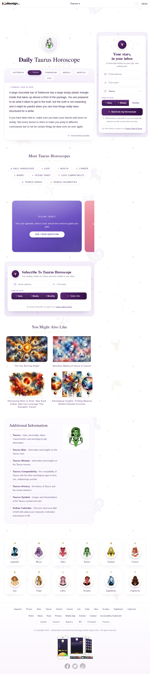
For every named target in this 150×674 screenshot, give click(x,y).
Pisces (29, 609)
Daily (20, 296)
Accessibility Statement (110, 616)
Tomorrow (51, 73)
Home (31, 616)
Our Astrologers (80, 136)
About (40, 616)
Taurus (17, 435)
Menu (145, 4)
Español (56, 622)
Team (48, 616)
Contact (93, 616)
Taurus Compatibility (25, 471)
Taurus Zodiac (33, 182)
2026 (49, 78)
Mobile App (70, 616)
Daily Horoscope (23, 169)
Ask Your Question (47, 234)
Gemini (59, 609)
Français (106, 622)
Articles (82, 616)
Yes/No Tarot (43, 175)
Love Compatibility (73, 175)
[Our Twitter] (75, 666)
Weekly (67, 73)
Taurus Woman (21, 461)
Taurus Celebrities (65, 182)
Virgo (87, 609)
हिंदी (80, 622)
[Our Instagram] (82, 666)
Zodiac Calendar (22, 508)
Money (21, 175)
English (43, 622)
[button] (136, 3)
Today (35, 73)
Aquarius (18, 609)
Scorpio (106, 609)
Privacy (58, 616)
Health (64, 169)
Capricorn (132, 609)
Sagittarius (118, 609)
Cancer (70, 609)
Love (47, 169)
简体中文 (69, 622)
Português (91, 622)
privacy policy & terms (64, 307)
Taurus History (21, 486)
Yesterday (18, 73)
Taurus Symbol (21, 497)
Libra (96, 609)
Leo (79, 609)
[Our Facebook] (67, 666)
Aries (39, 609)
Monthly (81, 73)
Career (83, 169)
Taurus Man (19, 450)
